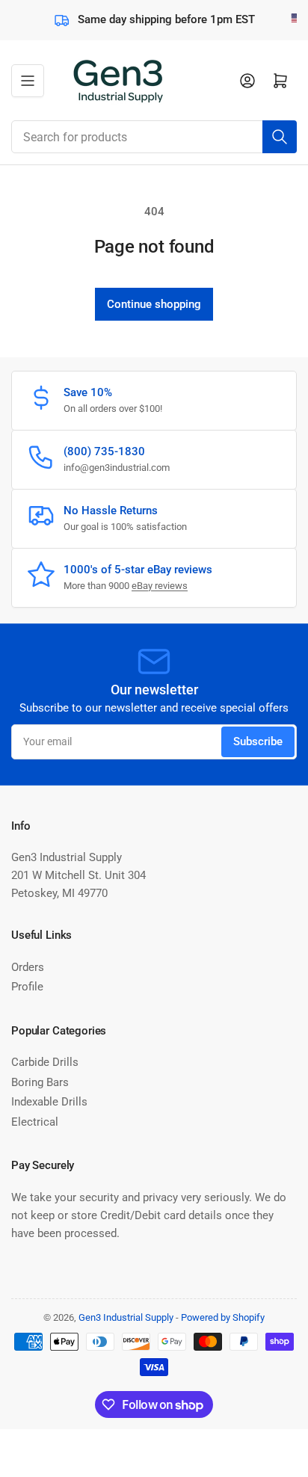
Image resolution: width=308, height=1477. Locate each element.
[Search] (279, 136)
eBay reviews (160, 585)
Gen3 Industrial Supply (125, 1317)
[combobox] (154, 136)
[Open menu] (27, 80)
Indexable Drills (49, 1101)
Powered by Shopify (223, 1317)
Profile (27, 986)
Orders (27, 967)
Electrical (34, 1122)
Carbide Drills (44, 1062)
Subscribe (258, 741)
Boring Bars (40, 1082)
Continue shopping (154, 304)
